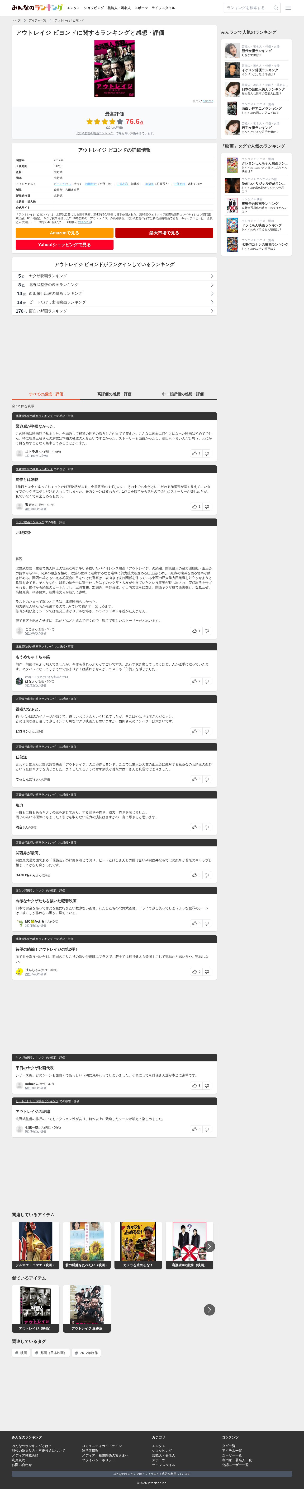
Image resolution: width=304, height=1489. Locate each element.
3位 (27, 509)
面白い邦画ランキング (30, 890)
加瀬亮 (149, 184)
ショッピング (94, 8)
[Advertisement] (114, 352)
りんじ (30, 970)
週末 (28, 505)
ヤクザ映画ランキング (30, 522)
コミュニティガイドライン (102, 1446)
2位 (27, 974)
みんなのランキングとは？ (32, 1446)
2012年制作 (88, 1353)
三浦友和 (122, 184)
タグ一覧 (228, 1446)
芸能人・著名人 (119, 8)
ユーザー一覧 (232, 1455)
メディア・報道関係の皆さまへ (105, 1455)
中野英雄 (179, 184)
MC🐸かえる (34, 921)
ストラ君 (31, 451)
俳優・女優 (272, 46)
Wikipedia (84, 222)
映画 (23, 1353)
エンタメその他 (267, 179)
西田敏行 (91, 184)
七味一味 (31, 1127)
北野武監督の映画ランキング (94, 133)
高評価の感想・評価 (114, 394)
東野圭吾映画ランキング (260, 203)
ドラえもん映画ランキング (262, 225)
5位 (27, 633)
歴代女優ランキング (257, 51)
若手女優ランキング (257, 128)
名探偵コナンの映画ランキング (265, 244)
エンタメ (73, 8)
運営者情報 (90, 1450)
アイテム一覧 (37, 20)
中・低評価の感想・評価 (183, 394)
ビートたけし (62, 184)
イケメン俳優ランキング (260, 70)
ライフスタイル (163, 8)
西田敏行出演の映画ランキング (36, 698)
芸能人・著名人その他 (279, 85)
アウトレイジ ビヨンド (69, 20)
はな (28, 681)
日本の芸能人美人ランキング (263, 89)
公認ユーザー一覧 (235, 1465)
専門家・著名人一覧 (237, 1460)
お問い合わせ (22, 1465)
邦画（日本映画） (53, 1353)
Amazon (208, 101)
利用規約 (18, 1460)
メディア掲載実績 (25, 1455)
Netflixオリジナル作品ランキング (267, 183)
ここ (28, 629)
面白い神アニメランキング (262, 108)
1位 (27, 455)
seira (29, 1084)
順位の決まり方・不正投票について (38, 1450)
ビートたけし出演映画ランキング (37, 1101)
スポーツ (141, 8)
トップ (16, 20)
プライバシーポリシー (98, 1460)
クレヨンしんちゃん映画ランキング (268, 163)
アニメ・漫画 (265, 104)
